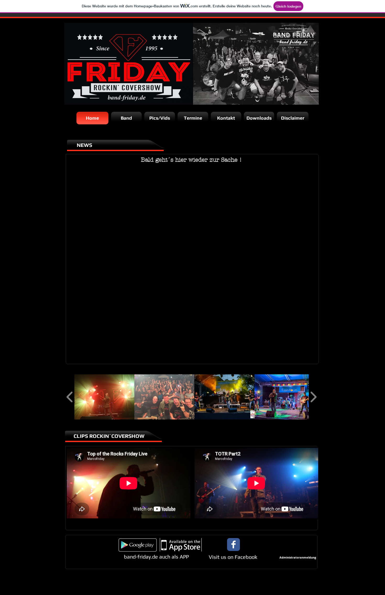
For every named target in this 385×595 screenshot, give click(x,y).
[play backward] (70, 396)
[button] (104, 396)
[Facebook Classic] (233, 544)
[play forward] (313, 396)
